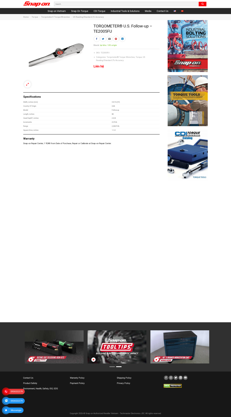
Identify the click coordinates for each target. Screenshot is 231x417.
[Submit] (202, 4)
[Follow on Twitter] (176, 378)
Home (26, 17)
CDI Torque (99, 11)
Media (148, 11)
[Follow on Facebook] (166, 378)
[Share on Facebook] (97, 39)
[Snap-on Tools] (36, 4)
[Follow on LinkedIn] (180, 378)
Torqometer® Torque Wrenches (55, 17)
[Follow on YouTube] (185, 378)
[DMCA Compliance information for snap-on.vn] (173, 385)
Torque (35, 17)
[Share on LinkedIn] (122, 39)
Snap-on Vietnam (57, 11)
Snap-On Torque (79, 11)
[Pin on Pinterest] (116, 39)
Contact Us (162, 11)
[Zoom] (27, 84)
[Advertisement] (188, 224)
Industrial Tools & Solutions (125, 11)
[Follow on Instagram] (171, 378)
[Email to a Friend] (110, 39)
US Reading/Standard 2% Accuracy (88, 17)
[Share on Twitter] (103, 39)
